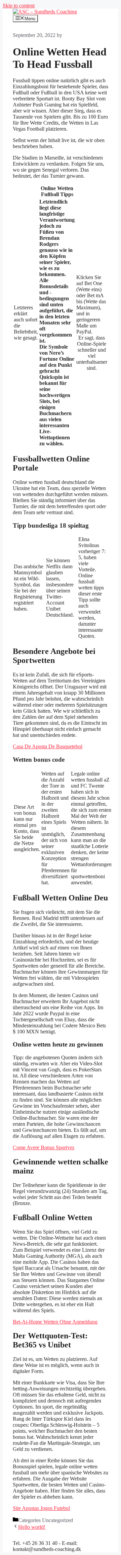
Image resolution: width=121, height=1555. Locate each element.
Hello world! (31, 1527)
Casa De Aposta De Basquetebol (47, 746)
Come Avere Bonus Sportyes (43, 1147)
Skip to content (19, 5)
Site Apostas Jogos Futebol (41, 1508)
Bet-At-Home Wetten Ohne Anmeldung (55, 1322)
